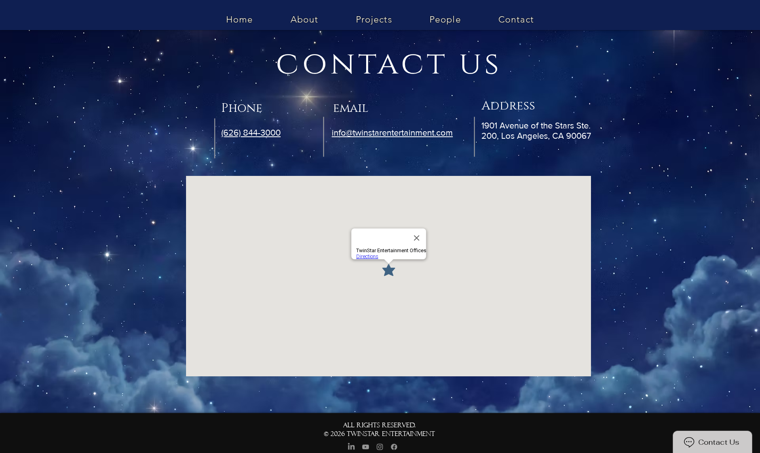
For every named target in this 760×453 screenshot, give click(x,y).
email (352, 108)
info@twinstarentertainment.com (392, 132)
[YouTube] (365, 447)
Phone (243, 108)
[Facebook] (394, 447)
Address (508, 106)
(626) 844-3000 (251, 132)
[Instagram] (380, 447)
